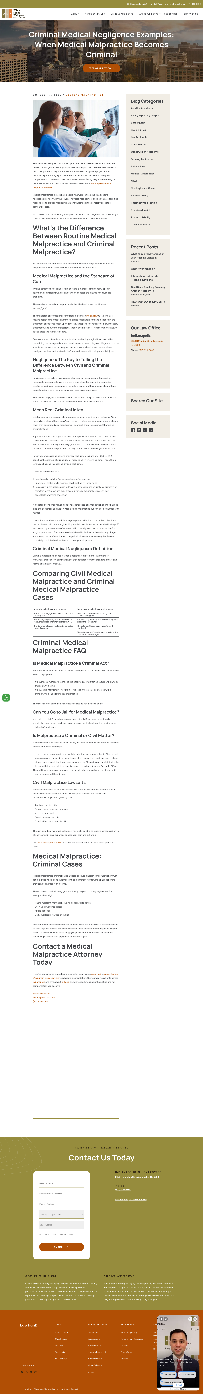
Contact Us (191, 14)
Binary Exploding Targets (145, 115)
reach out (96, 974)
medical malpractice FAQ (49, 842)
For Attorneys (61, 1358)
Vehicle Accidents (122, 14)
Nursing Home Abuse (143, 188)
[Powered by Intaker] (183, 1389)
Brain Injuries (138, 129)
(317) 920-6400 (165, 4)
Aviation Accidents (142, 108)
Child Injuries (138, 144)
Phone (61, 1199)
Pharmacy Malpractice (144, 202)
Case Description (61, 1230)
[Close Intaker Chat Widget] (195, 1319)
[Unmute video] (161, 1319)
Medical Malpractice (85, 94)
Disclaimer (125, 1345)
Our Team (59, 1345)
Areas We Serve (148, 14)
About (75, 14)
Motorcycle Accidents (97, 1352)
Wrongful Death (95, 1365)
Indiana (65, 981)
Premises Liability (141, 210)
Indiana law (92, 315)
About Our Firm (61, 1332)
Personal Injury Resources (132, 1339)
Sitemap (124, 1358)
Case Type (61, 1209)
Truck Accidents (140, 224)
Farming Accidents (142, 159)
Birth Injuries (138, 122)
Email (61, 1188)
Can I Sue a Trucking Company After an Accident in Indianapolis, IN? (148, 290)
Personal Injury (95, 14)
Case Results (61, 1339)
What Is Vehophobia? (143, 268)
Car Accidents (139, 137)
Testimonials (60, 1352)
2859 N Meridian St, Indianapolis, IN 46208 (137, 1177)
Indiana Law (138, 166)
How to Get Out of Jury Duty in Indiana (148, 303)
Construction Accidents (145, 151)
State (62, 1219)
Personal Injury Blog (129, 1332)
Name (61, 1178)
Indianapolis (39, 981)
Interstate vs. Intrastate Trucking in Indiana (144, 277)
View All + (92, 1372)
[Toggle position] (190, 1319)
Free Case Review (100, 68)
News (134, 180)
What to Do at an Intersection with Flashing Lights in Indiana (147, 257)
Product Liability (140, 217)
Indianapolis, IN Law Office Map (131, 1199)
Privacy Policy (126, 1352)
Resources (171, 14)
